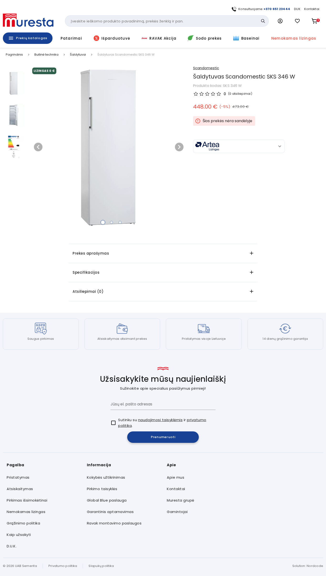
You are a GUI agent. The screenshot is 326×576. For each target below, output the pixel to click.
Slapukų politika (101, 566)
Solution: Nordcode (307, 566)
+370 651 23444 (276, 9)
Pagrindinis (14, 54)
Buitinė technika (46, 54)
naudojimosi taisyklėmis (160, 419)
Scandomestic (206, 67)
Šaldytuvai (78, 54)
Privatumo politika (62, 566)
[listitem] (43, 477)
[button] (280, 21)
